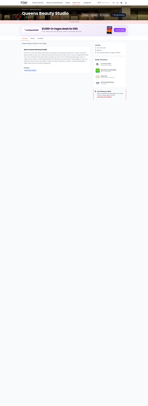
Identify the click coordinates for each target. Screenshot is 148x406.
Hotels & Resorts (38, 3)
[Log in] (125, 2)
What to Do (76, 3)
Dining (67, 3)
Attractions (25, 9)
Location (40, 38)
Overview (25, 38)
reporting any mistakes (104, 97)
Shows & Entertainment (54, 3)
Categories (87, 3)
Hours (33, 38)
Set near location (118, 15)
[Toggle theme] (121, 2)
